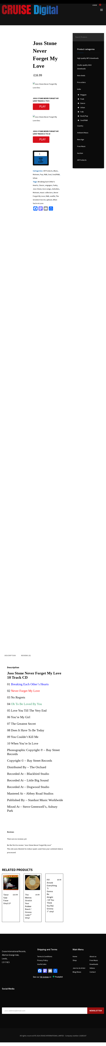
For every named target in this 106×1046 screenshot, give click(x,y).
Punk (82, 99)
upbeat (49, 200)
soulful (52, 196)
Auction (80, 153)
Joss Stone (37, 189)
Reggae (83, 95)
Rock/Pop (84, 116)
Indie (79, 89)
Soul (49, 174)
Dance (82, 103)
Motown (36, 174)
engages (48, 185)
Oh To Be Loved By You (26, 704)
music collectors (46, 192)
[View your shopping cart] (101, 5)
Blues (56, 171)
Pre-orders (81, 82)
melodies (55, 189)
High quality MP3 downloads (88, 58)
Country (80, 126)
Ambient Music (82, 132)
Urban (35, 178)
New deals (81, 75)
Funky (55, 185)
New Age (80, 139)
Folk (82, 112)
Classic (41, 185)
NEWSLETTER (95, 1011)
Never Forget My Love (25, 690)
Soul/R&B (56, 174)
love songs (47, 189)
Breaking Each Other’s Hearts (30, 684)
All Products (48, 171)
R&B (45, 174)
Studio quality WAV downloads (84, 67)
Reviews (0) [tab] (26, 655)
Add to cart (40, 160)
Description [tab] (10, 655)
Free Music (81, 146)
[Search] (100, 37)
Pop (41, 174)
